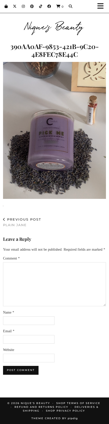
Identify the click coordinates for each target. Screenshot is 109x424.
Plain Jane (22, 222)
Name (8, 312)
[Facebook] (49, 6)
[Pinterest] (32, 6)
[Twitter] (15, 6)
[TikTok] (40, 6)
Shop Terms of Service (78, 403)
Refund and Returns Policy (41, 407)
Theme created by (54, 418)
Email (8, 331)
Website (8, 350)
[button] (102, 6)
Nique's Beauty (54, 25)
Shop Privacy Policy (65, 410)
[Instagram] (23, 6)
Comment (11, 258)
